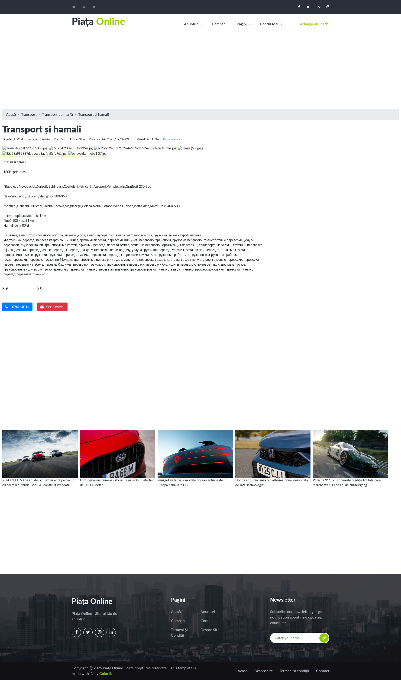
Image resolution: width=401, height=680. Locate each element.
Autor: (74, 139)
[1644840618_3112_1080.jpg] (25, 148)
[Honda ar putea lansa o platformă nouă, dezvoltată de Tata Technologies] (273, 449)
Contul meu (269, 24)
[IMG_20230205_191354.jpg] (71, 148)
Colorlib (105, 674)
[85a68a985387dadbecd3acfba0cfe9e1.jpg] (35, 153)
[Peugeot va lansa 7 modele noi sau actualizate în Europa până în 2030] (195, 449)
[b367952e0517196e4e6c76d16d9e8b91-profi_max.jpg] (136, 148)
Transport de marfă (57, 114)
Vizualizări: (144, 139)
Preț (5, 288)
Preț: (57, 139)
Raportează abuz (173, 139)
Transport (29, 114)
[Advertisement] (200, 71)
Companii (219, 24)
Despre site (209, 630)
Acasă (11, 114)
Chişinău (44, 139)
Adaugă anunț (312, 24)
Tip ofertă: (9, 139)
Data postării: (97, 139)
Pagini (242, 24)
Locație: (33, 139)
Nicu (82, 139)
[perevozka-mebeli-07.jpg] (88, 153)
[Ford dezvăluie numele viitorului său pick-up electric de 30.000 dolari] (117, 449)
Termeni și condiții (179, 632)
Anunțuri (191, 24)
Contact (207, 621)
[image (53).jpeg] (191, 148)
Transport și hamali (93, 114)
